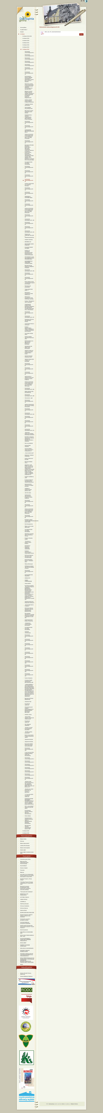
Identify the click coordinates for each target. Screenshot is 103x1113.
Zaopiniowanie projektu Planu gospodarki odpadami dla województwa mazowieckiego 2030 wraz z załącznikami (29, 307)
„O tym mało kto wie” (29, 453)
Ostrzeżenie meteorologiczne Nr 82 (29, 421)
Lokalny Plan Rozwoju (25, 845)
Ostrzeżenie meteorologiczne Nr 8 (29, 775)
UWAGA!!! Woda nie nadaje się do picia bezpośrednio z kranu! (29, 352)
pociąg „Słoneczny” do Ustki (29, 459)
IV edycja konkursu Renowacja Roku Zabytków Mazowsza (29, 481)
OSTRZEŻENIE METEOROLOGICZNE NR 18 (29, 131)
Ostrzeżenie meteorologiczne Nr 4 (29, 765)
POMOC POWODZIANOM (28, 581)
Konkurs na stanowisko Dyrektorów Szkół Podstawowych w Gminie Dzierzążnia (29, 252)
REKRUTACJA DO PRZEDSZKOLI (24, 894)
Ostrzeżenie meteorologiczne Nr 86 (29, 516)
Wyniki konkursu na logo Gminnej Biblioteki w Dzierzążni (29, 342)
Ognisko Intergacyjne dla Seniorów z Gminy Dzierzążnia (29, 405)
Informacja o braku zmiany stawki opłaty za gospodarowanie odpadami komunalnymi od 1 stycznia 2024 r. (29, 86)
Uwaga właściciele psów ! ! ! (29, 290)
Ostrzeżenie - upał (28, 398)
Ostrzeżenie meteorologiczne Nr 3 (29, 59)
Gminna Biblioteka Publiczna (26, 976)
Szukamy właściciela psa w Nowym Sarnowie (29, 184)
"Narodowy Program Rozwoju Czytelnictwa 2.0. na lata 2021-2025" (26, 883)
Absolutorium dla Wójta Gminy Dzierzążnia (28, 347)
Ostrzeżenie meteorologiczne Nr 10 (29, 778)
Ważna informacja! (29, 564)
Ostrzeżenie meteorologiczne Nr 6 (29, 65)
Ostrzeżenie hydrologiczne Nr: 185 (29, 389)
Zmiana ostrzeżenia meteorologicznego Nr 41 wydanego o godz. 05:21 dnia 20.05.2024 (29, 210)
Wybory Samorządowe (25, 847)
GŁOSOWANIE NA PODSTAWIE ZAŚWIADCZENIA (28, 262)
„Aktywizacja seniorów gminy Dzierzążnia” (28, 624)
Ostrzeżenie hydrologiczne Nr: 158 (29, 270)
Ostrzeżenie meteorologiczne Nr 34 (29, 193)
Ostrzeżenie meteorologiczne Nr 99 (29, 657)
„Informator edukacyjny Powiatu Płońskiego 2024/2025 (29, 433)
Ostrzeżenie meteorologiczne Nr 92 (29, 636)
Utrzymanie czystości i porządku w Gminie (25, 920)
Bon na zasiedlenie (29, 443)
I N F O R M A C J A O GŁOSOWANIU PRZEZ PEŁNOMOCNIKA (29, 258)
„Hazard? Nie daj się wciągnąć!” (29, 605)
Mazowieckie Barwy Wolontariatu (29, 699)
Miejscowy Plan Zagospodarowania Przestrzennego (24, 862)
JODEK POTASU (23, 899)
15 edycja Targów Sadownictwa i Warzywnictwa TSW (29, 681)
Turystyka (22, 870)
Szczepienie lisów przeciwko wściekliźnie (28, 163)
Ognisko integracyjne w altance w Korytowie (29, 360)
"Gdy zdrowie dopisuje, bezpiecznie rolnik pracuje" (29, 717)
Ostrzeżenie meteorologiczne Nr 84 (29, 501)
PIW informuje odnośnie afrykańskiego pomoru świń (28, 827)
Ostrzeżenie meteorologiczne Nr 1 (29, 52)
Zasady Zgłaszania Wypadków (29, 575)
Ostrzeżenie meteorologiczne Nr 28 (29, 171)
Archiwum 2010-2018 (27, 36)
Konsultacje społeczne (27, 704)
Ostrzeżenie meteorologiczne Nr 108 (29, 749)
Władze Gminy (23, 839)
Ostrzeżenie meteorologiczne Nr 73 (29, 401)
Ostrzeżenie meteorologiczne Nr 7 (29, 771)
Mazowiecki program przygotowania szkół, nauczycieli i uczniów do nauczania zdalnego (25, 888)
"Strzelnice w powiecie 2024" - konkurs (28, 542)
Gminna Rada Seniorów (28, 446)
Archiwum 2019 (25, 38)
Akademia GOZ (28, 701)
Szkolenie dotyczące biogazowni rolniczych (29, 602)
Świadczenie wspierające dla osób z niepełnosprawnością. (29, 236)
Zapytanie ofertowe (29, 739)
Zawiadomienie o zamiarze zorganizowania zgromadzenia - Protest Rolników (28, 117)
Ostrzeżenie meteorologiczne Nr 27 (29, 167)
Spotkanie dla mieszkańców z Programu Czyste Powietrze (28, 497)
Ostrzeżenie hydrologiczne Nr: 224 (29, 414)
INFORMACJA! (28, 241)
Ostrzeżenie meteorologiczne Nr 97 (29, 649)
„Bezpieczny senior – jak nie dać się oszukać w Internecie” (29, 791)
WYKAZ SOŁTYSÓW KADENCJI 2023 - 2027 (27, 936)
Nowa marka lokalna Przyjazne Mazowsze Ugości (29, 736)
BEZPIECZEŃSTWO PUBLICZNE (27, 912)
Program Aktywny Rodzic (28, 539)
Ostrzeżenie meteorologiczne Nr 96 (29, 644)
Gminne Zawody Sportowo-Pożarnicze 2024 (29, 337)
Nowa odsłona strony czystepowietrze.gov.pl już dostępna (29, 282)
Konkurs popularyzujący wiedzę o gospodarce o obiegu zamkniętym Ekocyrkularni (29, 329)
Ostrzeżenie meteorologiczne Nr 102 (29, 670)
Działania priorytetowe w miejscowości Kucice (29, 552)
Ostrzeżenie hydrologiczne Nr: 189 (29, 395)
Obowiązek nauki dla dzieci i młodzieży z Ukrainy (29, 534)
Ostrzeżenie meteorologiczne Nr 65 (29, 373)
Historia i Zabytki (23, 868)
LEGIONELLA (23, 901)
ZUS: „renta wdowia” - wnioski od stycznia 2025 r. (29, 807)
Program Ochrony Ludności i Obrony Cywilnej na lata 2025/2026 (26, 915)
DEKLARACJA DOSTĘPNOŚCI (26, 948)
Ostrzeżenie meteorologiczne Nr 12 (29, 68)
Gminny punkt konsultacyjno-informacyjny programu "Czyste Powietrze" (27, 926)
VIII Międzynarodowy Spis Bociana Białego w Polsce (29, 567)
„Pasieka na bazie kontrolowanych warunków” (28, 728)
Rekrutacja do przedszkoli (28, 287)
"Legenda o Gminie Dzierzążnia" (29, 105)
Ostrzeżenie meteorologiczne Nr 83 (29, 426)
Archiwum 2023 (25, 47)
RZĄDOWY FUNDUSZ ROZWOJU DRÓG (24, 951)
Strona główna (23, 27)
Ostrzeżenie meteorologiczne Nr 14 (29, 73)
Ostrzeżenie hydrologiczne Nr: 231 (29, 430)
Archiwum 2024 (25, 49)
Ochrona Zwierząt (24, 908)
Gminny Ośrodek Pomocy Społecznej (25, 974)
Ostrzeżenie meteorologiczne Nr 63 (29, 364)
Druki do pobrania (24, 929)
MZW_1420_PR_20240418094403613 (53, 31)
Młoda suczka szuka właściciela (29, 527)
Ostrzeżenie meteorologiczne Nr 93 (29, 640)
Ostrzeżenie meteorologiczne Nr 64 (29, 369)
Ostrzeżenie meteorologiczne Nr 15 (29, 122)
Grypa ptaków (28, 583)
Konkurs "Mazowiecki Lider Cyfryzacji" (29, 302)
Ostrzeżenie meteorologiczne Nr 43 (29, 223)
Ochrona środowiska (24, 906)
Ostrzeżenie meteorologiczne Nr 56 (29, 313)
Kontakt (22, 31)
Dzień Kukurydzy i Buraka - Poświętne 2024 (29, 560)
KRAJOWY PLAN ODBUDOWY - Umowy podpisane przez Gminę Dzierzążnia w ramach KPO (27, 875)
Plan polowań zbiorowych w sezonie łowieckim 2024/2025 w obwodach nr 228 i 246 (29, 615)
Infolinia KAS (27, 578)
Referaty (22, 841)
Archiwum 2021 (25, 42)
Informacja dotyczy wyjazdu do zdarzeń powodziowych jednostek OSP (29, 610)
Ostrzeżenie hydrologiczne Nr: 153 (29, 231)
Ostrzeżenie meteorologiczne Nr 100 (29, 662)
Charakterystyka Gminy (25, 859)
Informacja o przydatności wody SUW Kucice (29, 293)
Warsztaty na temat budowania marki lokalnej (29, 111)
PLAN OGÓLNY (23, 865)
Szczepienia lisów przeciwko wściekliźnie (28, 530)
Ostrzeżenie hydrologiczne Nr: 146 (29, 220)
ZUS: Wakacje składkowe (28, 725)
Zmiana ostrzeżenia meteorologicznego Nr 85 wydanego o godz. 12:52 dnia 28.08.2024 (29, 511)
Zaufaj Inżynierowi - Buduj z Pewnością (29, 620)
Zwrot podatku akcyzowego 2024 (28, 108)
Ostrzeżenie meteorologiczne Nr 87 (29, 571)
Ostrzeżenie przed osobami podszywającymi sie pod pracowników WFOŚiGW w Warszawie (29, 710)
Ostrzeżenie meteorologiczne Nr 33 (29, 189)
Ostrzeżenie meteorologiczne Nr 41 (29, 205)
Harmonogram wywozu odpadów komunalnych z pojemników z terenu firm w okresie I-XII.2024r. (29, 79)
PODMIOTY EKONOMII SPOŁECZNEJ (25, 946)
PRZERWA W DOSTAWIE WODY (28, 197)
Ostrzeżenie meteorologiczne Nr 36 (29, 200)
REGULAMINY (23, 942)
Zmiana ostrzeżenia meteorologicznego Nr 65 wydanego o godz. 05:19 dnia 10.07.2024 (29, 384)
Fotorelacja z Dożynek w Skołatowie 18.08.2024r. (27, 547)
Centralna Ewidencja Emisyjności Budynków (25, 923)
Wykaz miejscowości (24, 843)
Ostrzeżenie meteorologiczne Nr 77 (29, 409)
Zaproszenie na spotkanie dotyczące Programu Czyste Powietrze (29, 378)
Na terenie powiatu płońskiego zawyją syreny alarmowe (29, 744)
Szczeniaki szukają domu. (29, 334)
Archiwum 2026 (25, 833)
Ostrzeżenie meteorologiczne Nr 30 (29, 180)
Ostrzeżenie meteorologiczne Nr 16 (29, 126)
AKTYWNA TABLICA (24, 897)
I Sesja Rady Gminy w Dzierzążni (29, 324)
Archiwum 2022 (25, 44)
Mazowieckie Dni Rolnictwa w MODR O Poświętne (29, 266)
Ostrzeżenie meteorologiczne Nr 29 (29, 176)
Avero (63, 1103)
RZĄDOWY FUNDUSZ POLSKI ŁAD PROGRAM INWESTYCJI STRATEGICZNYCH (26, 954)
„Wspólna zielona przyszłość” (28, 732)
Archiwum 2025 (25, 830)
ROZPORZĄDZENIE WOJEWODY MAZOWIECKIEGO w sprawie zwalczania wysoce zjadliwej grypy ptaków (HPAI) (29, 801)
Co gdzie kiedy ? (23, 29)
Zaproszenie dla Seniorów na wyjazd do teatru (29, 485)
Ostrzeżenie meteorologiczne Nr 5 (29, 62)
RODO (21, 964)
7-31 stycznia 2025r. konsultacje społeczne (29, 795)
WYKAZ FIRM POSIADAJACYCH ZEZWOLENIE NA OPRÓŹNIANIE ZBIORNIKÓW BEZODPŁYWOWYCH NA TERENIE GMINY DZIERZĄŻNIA (27, 960)
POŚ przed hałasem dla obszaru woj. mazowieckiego (29, 556)
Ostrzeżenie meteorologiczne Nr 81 (29, 417)
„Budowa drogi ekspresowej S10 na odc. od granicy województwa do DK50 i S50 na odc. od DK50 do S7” (29, 784)
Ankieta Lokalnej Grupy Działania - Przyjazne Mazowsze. (29, 101)
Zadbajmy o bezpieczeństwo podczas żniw (28, 489)
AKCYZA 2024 (28, 492)
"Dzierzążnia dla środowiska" (26, 891)
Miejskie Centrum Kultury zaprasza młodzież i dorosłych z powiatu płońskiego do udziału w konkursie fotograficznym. (29, 94)
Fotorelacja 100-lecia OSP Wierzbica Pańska (29, 320)
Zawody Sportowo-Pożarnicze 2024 (29, 356)
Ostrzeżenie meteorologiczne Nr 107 (29, 674)
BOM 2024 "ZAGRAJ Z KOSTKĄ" (29, 456)
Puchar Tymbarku (28, 678)
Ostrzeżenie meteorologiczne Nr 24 (29, 141)
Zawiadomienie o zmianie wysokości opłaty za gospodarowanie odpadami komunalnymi (29, 821)
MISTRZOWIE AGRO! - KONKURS (29, 244)
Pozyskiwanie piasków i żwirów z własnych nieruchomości (29, 812)
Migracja (22, 872)
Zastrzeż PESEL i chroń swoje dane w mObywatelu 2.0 (29, 449)
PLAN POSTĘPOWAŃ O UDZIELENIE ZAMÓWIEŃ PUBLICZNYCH (25, 939)
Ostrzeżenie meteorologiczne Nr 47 (29, 227)
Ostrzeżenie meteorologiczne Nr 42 (29, 215)
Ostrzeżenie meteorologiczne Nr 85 (29, 505)
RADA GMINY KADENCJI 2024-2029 (27, 853)
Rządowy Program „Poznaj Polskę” (26, 879)
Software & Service (74, 1103)
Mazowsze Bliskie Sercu (28, 462)
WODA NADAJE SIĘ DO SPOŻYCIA (29, 392)
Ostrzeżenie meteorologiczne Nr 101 (29, 666)
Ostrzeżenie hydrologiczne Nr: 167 (29, 317)
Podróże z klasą (28, 714)
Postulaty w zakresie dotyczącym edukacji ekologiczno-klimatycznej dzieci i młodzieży (29, 439)
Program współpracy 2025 (29, 477)
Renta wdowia (28, 815)
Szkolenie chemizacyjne (28, 632)
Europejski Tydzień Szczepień (29, 248)
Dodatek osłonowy (29, 239)
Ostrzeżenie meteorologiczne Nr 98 (29, 653)
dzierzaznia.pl (51, 1103)
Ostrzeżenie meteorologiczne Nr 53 (29, 274)
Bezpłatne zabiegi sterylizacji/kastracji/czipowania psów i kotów (29, 520)
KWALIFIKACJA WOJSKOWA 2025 (26, 933)
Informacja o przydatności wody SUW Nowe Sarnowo (29, 297)
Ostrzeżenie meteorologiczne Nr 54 (29, 278)
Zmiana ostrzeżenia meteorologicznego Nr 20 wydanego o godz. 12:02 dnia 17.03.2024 (29, 136)
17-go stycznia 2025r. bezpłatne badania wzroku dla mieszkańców (29, 754)
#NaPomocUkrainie (24, 903)
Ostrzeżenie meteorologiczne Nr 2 (29, 55)
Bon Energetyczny (29, 524)
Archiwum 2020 (25, 40)
